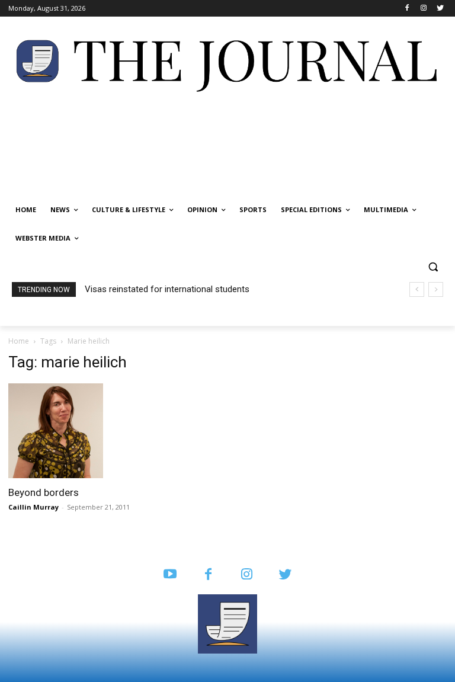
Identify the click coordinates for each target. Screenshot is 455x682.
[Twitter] (440, 8)
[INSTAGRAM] (246, 575)
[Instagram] (423, 8)
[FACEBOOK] (208, 575)
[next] (435, 289)
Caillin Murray (33, 506)
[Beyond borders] (75, 430)
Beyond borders (43, 492)
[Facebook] (407, 8)
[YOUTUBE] (169, 575)
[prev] (416, 289)
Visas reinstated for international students (167, 289)
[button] (433, 267)
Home (18, 341)
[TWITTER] (285, 575)
